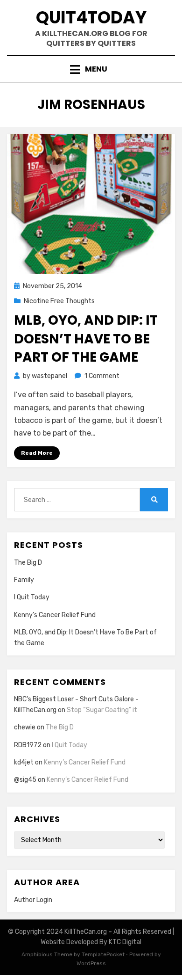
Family (24, 580)
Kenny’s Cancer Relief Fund (55, 615)
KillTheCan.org (85, 932)
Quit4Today (91, 17)
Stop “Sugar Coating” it (102, 710)
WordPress (91, 963)
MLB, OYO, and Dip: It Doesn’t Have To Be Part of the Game (86, 338)
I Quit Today (31, 597)
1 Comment (101, 376)
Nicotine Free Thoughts (59, 301)
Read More (37, 453)
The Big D (28, 563)
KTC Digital (125, 942)
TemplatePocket (103, 954)
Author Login (33, 900)
